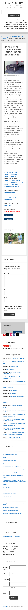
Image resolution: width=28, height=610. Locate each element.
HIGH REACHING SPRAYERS (9, 493)
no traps (4, 457)
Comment (7, 273)
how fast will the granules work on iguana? (12, 513)
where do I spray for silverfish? (10, 472)
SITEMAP (5, 606)
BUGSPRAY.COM (14, 3)
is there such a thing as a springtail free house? (13, 469)
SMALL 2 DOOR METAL (12, 176)
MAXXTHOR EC (13, 390)
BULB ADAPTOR (6, 487)
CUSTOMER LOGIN (7, 526)
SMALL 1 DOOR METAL (12, 174)
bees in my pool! (14, 366)
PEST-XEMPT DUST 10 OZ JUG (17, 358)
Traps (7, 37)
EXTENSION (5, 484)
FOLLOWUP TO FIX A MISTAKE (10, 450)
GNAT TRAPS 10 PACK (8, 496)
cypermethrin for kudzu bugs (9, 460)
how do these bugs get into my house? (11, 490)
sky (3, 463)
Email (6, 297)
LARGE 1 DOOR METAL (12, 182)
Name (6, 290)
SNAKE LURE (8, 205)
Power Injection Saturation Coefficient (11, 499)
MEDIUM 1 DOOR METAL (12, 180)
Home (3, 37)
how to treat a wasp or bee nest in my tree (12, 466)
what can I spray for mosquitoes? (10, 510)
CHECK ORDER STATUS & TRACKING (11, 536)
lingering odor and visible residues (10, 507)
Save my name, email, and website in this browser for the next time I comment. (13, 308)
